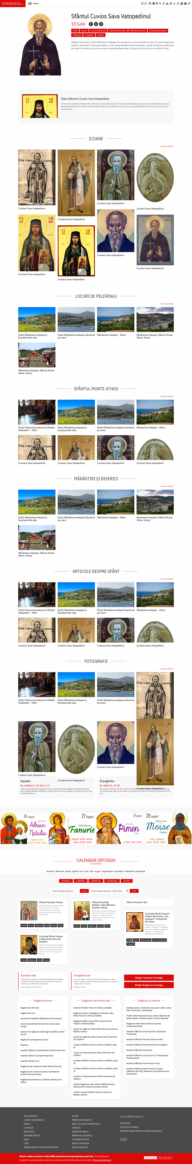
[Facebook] (163, 3)
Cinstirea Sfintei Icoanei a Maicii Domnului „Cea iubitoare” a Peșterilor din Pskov (157, 917)
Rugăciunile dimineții (29, 1007)
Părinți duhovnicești (82, 1120)
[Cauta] (160, 3)
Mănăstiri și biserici (138, 30)
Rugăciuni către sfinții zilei (96, 1000)
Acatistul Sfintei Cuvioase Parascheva (36, 1055)
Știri (26, 1143)
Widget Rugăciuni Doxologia (149, 985)
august (98, 871)
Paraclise (95, 881)
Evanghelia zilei (82, 975)
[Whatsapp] (96, 24)
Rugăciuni (112, 881)
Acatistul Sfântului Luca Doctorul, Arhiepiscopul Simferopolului (147, 1056)
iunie (86, 871)
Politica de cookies (129, 1127)
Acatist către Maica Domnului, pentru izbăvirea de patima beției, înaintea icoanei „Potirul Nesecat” (148, 1017)
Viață (75, 30)
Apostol (101, 35)
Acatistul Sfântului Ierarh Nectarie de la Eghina (146, 1044)
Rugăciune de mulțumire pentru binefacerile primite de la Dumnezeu (39, 1073)
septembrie (107, 871)
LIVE (145, 3)
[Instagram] (170, 3)
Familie (27, 1124)
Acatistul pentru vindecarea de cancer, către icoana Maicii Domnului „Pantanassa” (148, 1009)
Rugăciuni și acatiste (149, 1000)
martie (68, 871)
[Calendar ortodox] (150, 3)
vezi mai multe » (167, 146)
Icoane (84, 30)
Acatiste (66, 881)
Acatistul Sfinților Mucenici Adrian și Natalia (92, 1007)
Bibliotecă (29, 1132)
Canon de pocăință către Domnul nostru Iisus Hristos (40, 1025)
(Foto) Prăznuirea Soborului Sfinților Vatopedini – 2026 (36, 429)
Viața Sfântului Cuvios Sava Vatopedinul (85, 98)
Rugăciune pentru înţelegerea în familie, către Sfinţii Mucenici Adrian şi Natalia (93, 1014)
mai (81, 871)
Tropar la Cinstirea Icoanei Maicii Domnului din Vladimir (94, 1053)
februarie (59, 871)
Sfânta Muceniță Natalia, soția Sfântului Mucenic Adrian (103, 905)
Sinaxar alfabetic (80, 1132)
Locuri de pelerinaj (98, 30)
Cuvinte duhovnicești (34, 1120)
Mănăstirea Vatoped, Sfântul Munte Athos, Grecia (155, 336)
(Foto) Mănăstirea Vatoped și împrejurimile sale (32, 336)
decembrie (140, 871)
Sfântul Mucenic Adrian (51, 902)
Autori (75, 1116)
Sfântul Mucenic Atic (136, 902)
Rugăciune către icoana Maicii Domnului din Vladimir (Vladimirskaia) (92, 1022)
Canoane (81, 881)
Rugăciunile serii (27, 1013)
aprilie (75, 871)
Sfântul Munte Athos (118, 30)
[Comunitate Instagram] (181, 3)
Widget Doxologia (80, 1143)
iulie (92, 871)
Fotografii (77, 35)
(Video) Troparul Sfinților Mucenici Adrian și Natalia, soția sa (92, 1093)
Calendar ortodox (96, 861)
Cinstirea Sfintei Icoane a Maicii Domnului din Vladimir (51, 939)
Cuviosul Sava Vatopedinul (31, 208)
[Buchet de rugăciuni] (157, 3)
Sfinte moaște (146, 940)
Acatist (23, 925)
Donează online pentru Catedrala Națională (141, 1131)
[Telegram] (185, 3)
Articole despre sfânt (158, 30)
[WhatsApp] (178, 3)
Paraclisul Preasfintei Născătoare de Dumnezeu (41, 1018)
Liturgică (28, 1128)
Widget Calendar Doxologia (149, 977)
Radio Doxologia (80, 1147)
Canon (31, 925)
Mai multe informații (102, 1159)
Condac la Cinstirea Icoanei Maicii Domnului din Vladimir (94, 1077)
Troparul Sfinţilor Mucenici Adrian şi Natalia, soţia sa (95, 1046)
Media (26, 1139)
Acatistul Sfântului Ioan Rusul (139, 1050)
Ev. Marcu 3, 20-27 (80, 987)
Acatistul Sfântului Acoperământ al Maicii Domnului (42, 1050)
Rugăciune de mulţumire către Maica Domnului (41, 1066)
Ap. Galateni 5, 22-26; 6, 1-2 (35, 785)
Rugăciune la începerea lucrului (34, 1039)
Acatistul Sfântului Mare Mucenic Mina (143, 1063)
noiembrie (129, 871)
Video (60, 925)
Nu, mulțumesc (165, 1157)
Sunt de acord (150, 1157)
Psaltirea (24, 1045)
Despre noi (125, 1123)
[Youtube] (167, 3)
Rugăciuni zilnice (43, 1000)
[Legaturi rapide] (189, 3)
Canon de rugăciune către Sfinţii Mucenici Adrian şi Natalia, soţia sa (95, 1030)
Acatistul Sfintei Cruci (29, 1061)
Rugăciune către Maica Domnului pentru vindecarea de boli (143, 1024)
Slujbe (127, 881)
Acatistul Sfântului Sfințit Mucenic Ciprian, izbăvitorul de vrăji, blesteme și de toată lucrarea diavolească (147, 1071)
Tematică (76, 1128)
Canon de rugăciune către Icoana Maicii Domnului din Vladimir (95, 1038)
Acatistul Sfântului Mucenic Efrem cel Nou (144, 1039)
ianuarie (50, 871)
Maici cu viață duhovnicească (86, 1124)
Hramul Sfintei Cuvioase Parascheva (41, 1147)
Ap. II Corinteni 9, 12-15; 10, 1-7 (31, 987)
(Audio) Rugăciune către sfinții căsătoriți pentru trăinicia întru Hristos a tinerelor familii (94, 1085)
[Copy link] (101, 24)
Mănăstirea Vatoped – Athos (111, 335)
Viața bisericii (31, 1116)
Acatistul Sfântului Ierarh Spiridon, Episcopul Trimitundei (146, 1032)
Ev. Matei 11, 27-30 (110, 785)
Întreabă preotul (32, 1136)
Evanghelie (89, 35)
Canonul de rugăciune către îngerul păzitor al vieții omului (42, 1033)
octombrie (118, 871)
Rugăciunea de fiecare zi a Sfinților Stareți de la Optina (41, 1080)
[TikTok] (174, 3)
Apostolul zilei (28, 975)
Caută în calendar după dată (101, 891)
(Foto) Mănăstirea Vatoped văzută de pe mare (76, 336)
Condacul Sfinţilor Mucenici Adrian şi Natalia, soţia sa (95, 1061)
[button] (33, 3)
